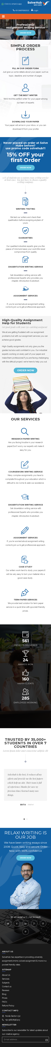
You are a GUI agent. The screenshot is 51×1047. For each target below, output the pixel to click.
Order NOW (25, 858)
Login (35, 10)
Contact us (6, 986)
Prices (4, 998)
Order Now (25, 33)
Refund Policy (8, 1006)
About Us (6, 975)
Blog (4, 994)
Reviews (5, 990)
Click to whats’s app (13, 4)
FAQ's (4, 1002)
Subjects (6, 983)
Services (5, 979)
